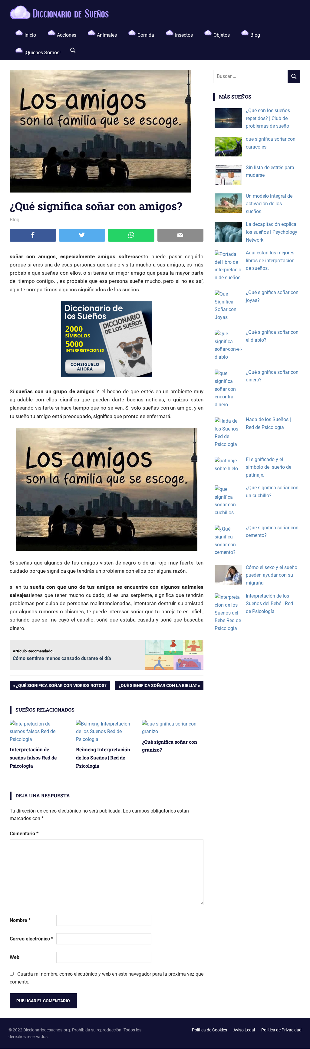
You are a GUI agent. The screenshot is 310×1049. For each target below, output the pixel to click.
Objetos (221, 35)
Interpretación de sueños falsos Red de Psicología (33, 757)
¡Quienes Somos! (42, 52)
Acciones (66, 35)
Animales (106, 35)
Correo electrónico (31, 939)
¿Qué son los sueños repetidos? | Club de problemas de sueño (268, 118)
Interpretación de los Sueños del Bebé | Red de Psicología (269, 603)
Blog (254, 35)
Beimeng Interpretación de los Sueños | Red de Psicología (103, 757)
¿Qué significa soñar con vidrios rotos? (61, 686)
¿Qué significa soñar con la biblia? (157, 686)
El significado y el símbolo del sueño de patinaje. (268, 467)
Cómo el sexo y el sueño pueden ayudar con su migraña (271, 575)
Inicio (29, 35)
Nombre (20, 920)
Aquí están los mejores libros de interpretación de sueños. (270, 260)
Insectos (183, 35)
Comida (145, 35)
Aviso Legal (244, 1029)
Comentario (24, 833)
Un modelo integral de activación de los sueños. (269, 203)
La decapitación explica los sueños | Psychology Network (271, 232)
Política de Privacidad (281, 1029)
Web (14, 957)
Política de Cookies (209, 1029)
